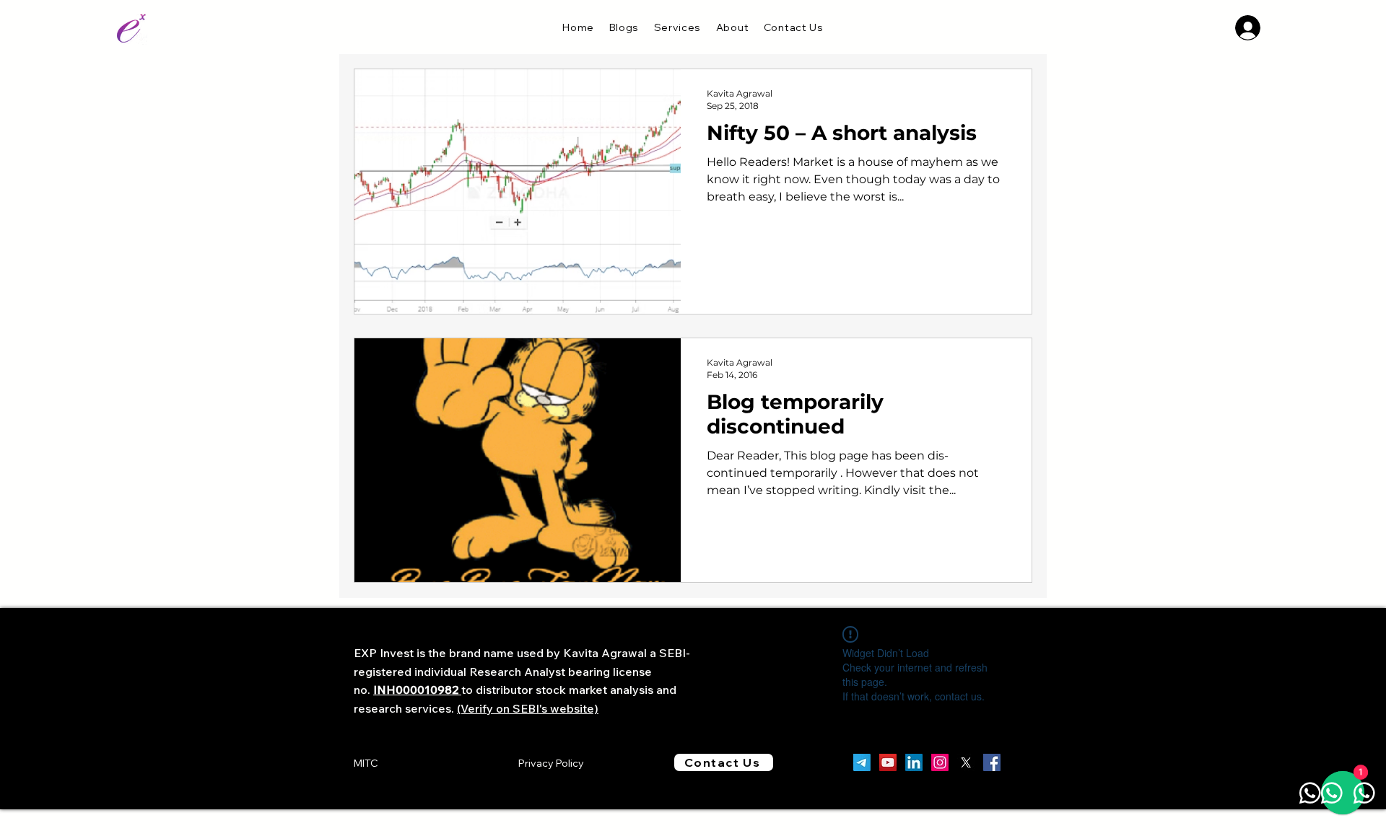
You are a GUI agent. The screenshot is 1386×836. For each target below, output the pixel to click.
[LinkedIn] (914, 762)
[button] (677, 27)
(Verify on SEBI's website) (527, 708)
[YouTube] (888, 762)
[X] (966, 762)
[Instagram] (940, 762)
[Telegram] (862, 762)
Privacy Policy (551, 763)
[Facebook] (992, 762)
